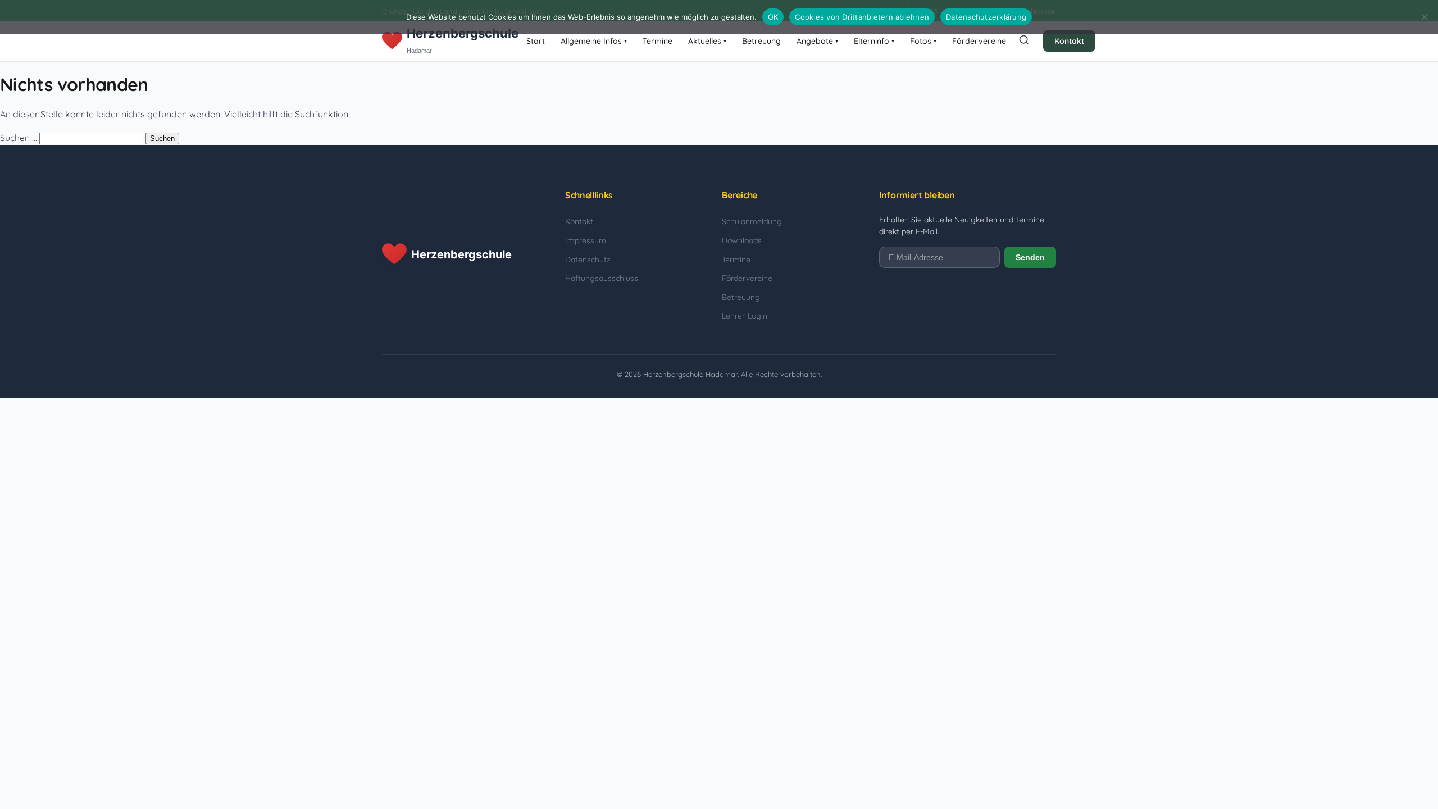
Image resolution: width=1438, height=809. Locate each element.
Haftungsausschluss (601, 278)
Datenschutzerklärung (986, 16)
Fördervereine (979, 41)
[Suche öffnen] (1024, 41)
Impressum (585, 240)
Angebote (817, 41)
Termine (657, 41)
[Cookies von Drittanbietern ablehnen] (1424, 16)
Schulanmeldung (752, 221)
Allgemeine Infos (594, 41)
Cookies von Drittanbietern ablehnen (862, 16)
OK (773, 16)
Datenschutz (588, 259)
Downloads (742, 240)
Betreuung (761, 41)
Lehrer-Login (744, 316)
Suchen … (18, 137)
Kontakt (1069, 41)
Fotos (923, 41)
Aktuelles (707, 41)
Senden (1030, 257)
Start (535, 41)
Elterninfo (874, 41)
